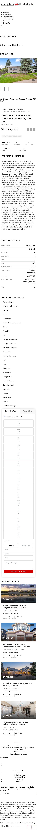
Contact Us (6, 23)
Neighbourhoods (8, 17)
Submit (18, 797)
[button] (2, 89)
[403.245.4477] (2, 32)
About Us (6, 12)
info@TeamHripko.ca (11, 45)
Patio (4, 364)
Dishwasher (7, 319)
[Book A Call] (2, 49)
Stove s (5, 393)
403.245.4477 (9, 36)
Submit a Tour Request (18, 571)
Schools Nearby (8, 381)
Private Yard (7, 372)
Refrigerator (7, 377)
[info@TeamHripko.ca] (2, 41)
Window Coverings (9, 406)
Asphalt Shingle (8, 302)
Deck (4, 314)
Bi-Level (5, 310)
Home (4, 109)
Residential (12, 109)
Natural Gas (7, 352)
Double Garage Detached (11, 323)
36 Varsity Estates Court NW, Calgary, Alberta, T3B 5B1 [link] (15, 723)
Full (4, 335)
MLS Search (7, 14)
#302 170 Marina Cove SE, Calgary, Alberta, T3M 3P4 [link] (15, 606)
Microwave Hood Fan (10, 348)
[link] (18, 593)
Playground (6, 368)
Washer (5, 402)
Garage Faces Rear (9, 343)
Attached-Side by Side (10, 306)
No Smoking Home (9, 356)
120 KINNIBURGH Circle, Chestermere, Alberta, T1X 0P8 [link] (16, 645)
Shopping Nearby (9, 385)
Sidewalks (6, 389)
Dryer (5, 327)
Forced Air (6, 331)
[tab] (11, 411)
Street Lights (7, 397)
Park (4, 360)
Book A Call (6, 53)
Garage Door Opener (10, 339)
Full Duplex (20, 109)
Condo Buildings (8, 19)
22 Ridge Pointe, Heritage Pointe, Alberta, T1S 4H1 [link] (17, 684)
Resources (6, 21)
